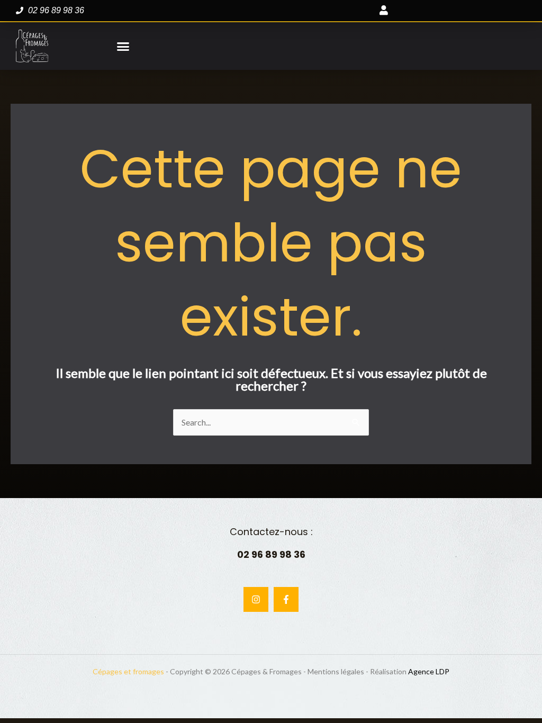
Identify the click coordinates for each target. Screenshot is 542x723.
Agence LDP (428, 671)
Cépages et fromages (128, 671)
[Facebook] (286, 599)
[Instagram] (255, 599)
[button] (123, 46)
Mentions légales (336, 671)
